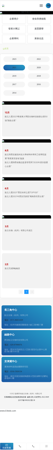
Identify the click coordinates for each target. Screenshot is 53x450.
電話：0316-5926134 (13, 371)
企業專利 (14, 38)
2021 (14, 67)
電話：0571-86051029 (13, 320)
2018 (39, 76)
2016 (39, 84)
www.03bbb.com (8, 411)
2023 (14, 59)
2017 (14, 84)
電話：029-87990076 (13, 345)
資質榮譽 (39, 28)
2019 (14, 76)
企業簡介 (14, 19)
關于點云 (26, 12)
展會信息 (39, 38)
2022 (39, 59)
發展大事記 (14, 28)
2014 (14, 93)
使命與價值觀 (39, 19)
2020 (39, 67)
